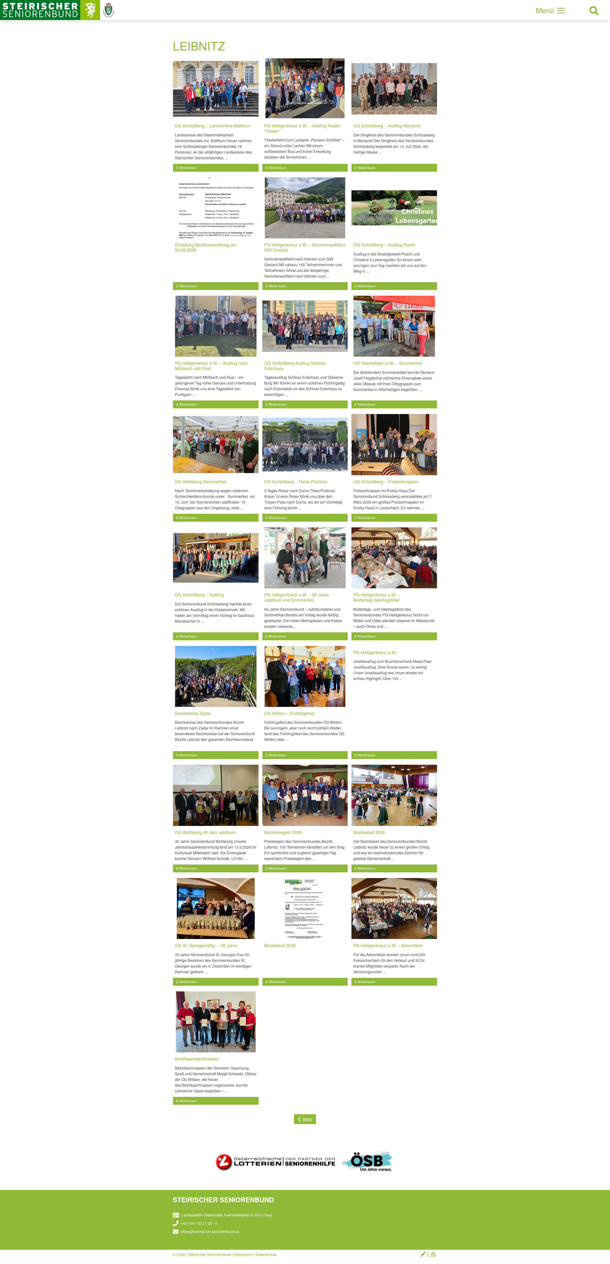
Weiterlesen (187, 167)
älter (306, 1119)
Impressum (243, 1254)
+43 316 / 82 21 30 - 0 (198, 1223)
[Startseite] (50, 9)
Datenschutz (266, 1254)
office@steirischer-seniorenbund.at (209, 1231)
